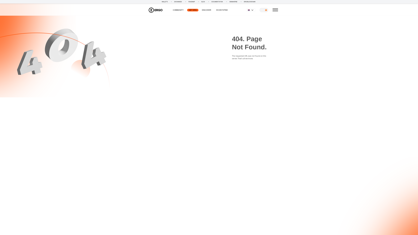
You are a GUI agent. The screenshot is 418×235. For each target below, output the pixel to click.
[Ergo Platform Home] (155, 10)
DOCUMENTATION (217, 2)
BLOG (203, 2)
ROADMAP (192, 2)
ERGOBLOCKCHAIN (249, 2)
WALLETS (165, 2)
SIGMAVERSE (233, 2)
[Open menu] (275, 9)
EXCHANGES (178, 2)
